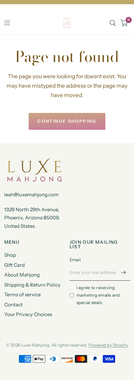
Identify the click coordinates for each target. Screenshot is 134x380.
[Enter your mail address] (123, 272)
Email (75, 259)
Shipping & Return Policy (32, 285)
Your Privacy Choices (28, 314)
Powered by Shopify (108, 345)
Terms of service (22, 294)
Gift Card (14, 265)
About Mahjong (22, 275)
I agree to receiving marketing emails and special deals (98, 295)
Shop (10, 255)
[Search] (112, 23)
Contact (13, 304)
